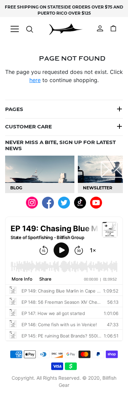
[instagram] (32, 202)
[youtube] (96, 202)
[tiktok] (80, 202)
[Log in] (100, 27)
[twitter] (64, 202)
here (35, 80)
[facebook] (48, 202)
